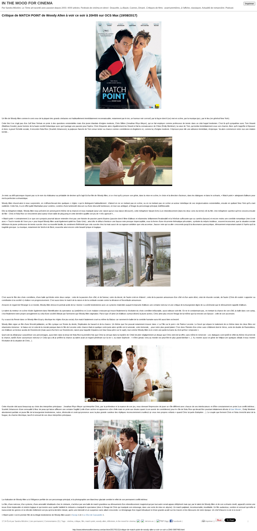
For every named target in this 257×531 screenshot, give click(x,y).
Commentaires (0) (52, 521)
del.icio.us (149, 521)
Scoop (74, 515)
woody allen (101, 521)
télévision (111, 521)
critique (77, 521)
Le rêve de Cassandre (92, 515)
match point (90, 521)
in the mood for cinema (125, 521)
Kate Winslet (235, 409)
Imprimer (249, 3)
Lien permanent (36, 521)
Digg (166, 521)
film (82, 521)
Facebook (176, 521)
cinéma (70, 521)
